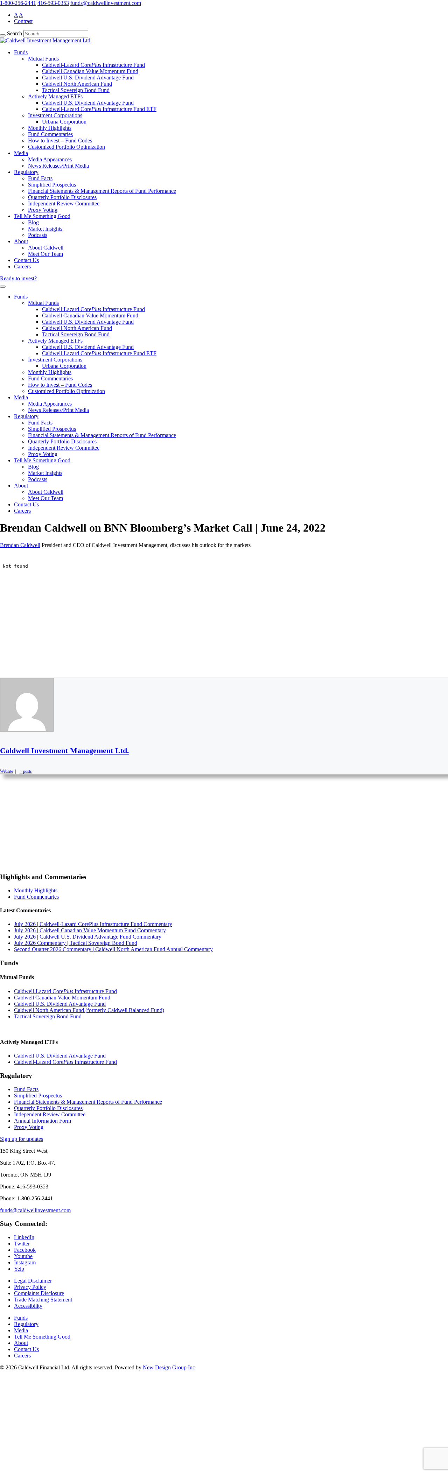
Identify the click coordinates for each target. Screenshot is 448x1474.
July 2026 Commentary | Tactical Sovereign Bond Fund (75, 943)
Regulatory (26, 172)
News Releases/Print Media (58, 166)
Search (14, 33)
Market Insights (45, 229)
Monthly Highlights (49, 128)
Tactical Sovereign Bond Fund (76, 90)
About (21, 241)
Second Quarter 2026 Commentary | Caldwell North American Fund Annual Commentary (113, 949)
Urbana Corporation (64, 122)
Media (21, 153)
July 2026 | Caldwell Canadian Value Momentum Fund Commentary (90, 930)
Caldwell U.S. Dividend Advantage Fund (88, 77)
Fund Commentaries (50, 134)
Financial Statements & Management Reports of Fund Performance (102, 191)
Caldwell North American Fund (77, 84)
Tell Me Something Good (42, 216)
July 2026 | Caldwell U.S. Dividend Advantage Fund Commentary (87, 937)
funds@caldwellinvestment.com (105, 3)
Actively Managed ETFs (55, 96)
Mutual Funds (43, 59)
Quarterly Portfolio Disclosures (62, 197)
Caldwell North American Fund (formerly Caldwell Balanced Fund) (89, 1010)
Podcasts (37, 235)
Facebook (25, 1250)
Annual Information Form (42, 1121)
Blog (33, 222)
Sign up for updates (21, 1139)
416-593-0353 (53, 3)
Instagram (25, 1262)
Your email (19, 853)
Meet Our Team (45, 254)
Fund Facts (40, 178)
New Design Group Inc (169, 1367)
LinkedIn (24, 1237)
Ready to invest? (18, 278)
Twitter (22, 1244)
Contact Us (26, 260)
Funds (21, 52)
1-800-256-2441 (18, 3)
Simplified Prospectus (52, 185)
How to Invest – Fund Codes (60, 140)
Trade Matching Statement (43, 1300)
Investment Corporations (55, 115)
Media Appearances (50, 159)
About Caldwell (45, 248)
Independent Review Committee (63, 203)
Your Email (19, 1445)
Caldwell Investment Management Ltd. (64, 750)
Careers (22, 266)
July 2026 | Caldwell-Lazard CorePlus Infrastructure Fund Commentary (93, 924)
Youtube (23, 1256)
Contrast (23, 21)
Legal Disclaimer (33, 1281)
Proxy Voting (42, 210)
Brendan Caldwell (20, 545)
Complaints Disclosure (39, 1293)
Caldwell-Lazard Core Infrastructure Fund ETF (99, 109)
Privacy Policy (30, 1287)
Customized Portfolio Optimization (66, 147)
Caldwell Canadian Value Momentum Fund (90, 71)
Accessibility (28, 1306)
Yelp (19, 1269)
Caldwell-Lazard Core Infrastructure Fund (93, 65)
